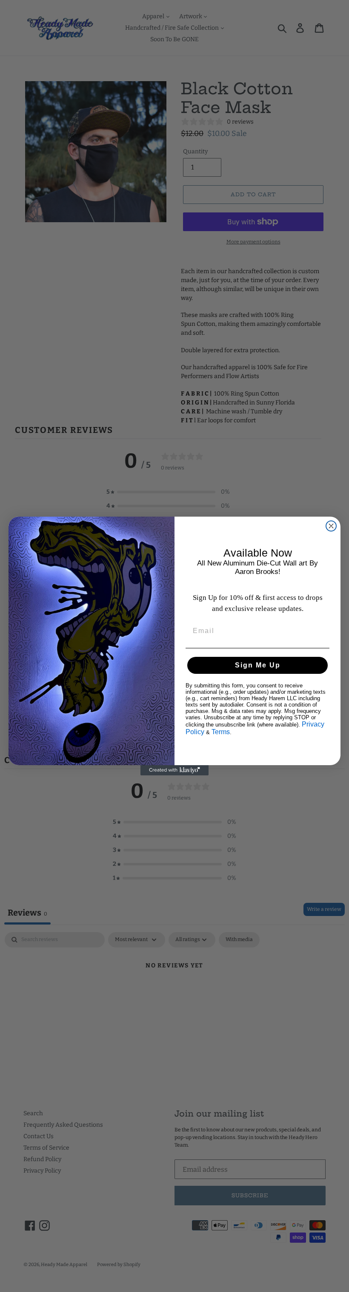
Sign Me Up (257, 665)
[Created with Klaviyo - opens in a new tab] (174, 770)
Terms (221, 731)
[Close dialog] (331, 526)
